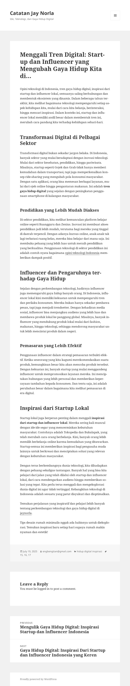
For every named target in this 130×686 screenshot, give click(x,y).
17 (29, 555)
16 (25, 555)
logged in (43, 589)
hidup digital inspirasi (89, 551)
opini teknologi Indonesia (82, 253)
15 (21, 555)
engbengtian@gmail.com (57, 551)
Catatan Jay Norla (32, 13)
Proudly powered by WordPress (38, 679)
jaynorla (26, 513)
